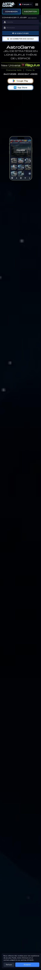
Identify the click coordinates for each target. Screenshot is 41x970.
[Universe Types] (23, 65)
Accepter (27, 965)
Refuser (9, 965)
